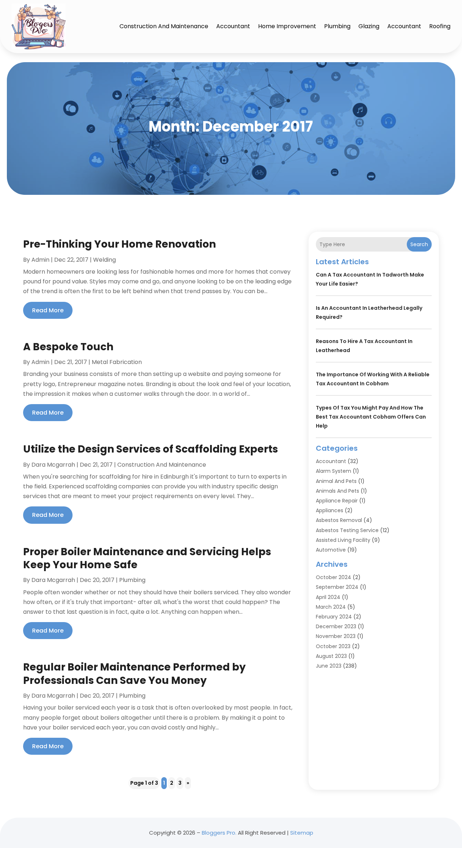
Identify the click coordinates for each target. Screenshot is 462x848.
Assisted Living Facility (343, 540)
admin (40, 260)
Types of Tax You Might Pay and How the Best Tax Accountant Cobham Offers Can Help (371, 416)
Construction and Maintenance (163, 26)
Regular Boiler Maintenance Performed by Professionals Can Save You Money (134, 673)
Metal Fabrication (117, 362)
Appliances (329, 510)
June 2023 (328, 665)
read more (48, 310)
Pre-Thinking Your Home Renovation (119, 244)
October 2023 (333, 646)
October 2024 (333, 577)
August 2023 (331, 656)
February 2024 (334, 616)
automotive (331, 549)
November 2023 (336, 636)
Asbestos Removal (339, 520)
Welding (104, 260)
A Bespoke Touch (68, 347)
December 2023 (336, 626)
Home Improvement (287, 26)
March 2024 (331, 607)
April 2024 (328, 597)
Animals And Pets (337, 490)
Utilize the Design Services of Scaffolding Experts (150, 449)
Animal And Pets (336, 481)
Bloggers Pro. (219, 832)
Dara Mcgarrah (53, 465)
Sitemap (301, 832)
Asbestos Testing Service (347, 530)
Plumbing (337, 26)
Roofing (439, 26)
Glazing (368, 26)
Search (419, 244)
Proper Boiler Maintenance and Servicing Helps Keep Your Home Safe (147, 558)
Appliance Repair (337, 500)
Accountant (233, 26)
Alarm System (333, 471)
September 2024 (337, 587)
